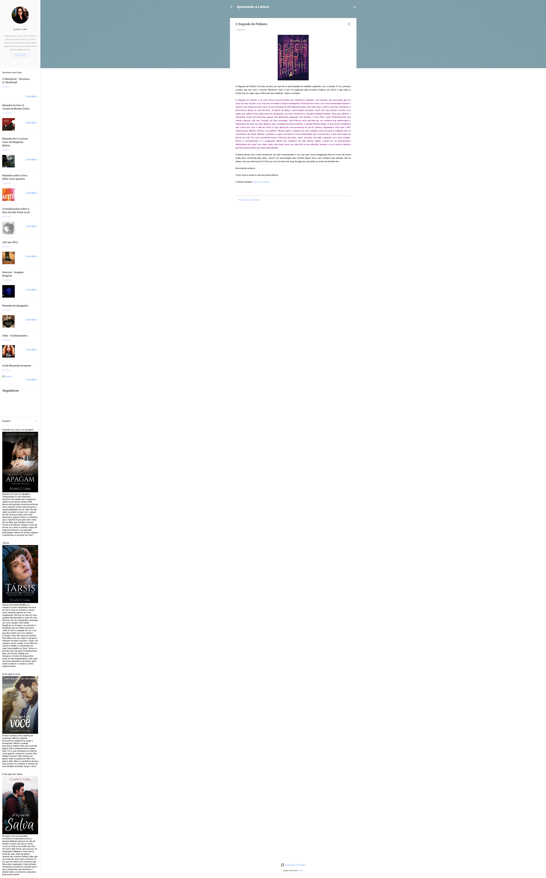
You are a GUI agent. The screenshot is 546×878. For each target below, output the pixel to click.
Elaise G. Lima (20, 29)
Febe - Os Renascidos (14, 335)
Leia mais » (32, 96)
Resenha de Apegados (15, 305)
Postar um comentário (249, 200)
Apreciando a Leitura (253, 7)
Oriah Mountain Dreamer (16, 365)
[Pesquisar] (354, 7)
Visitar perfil (20, 55)
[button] (349, 24)
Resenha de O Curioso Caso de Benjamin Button (15, 142)
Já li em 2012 (10, 242)
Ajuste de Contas (261, 182)
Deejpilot (300, 870)
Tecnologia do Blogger (295, 865)
